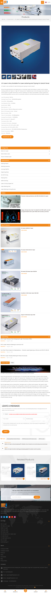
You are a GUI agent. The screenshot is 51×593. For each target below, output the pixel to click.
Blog (2, 558)
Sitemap (18, 587)
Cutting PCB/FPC (5, 169)
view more (24, 230)
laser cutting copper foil (7, 183)
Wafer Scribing (4, 180)
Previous (1, 471)
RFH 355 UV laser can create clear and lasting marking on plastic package (31, 468)
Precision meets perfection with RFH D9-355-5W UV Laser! (34, 196)
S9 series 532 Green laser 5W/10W (29, 271)
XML (21, 587)
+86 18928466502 (12, 581)
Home (4, 19)
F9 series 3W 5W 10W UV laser (28, 249)
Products (3, 552)
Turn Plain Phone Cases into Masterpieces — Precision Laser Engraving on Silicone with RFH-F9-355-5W (25, 350)
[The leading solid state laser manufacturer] (6, 2)
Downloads (3, 556)
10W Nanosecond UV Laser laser (8, 534)
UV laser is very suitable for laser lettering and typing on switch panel (23, 414)
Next (49, 471)
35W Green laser (4, 532)
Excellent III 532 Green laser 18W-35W (29, 293)
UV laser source (4, 536)
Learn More (19, 478)
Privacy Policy (4, 560)
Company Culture (5, 550)
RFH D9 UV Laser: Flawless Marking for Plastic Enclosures (14, 355)
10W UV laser (4, 540)
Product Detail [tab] (5, 362)
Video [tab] (12, 362)
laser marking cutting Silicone (8, 189)
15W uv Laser (4, 524)
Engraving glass (5, 172)
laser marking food (5, 186)
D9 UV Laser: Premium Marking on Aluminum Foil (12, 344)
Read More (3, 346)
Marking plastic (4, 163)
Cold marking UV (4, 542)
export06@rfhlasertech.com (13, 575)
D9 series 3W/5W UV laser (27, 228)
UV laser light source (6, 538)
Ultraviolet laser (4, 530)
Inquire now (6, 136)
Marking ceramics (5, 166)
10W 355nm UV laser (5, 526)
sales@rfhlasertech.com (12, 578)
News (2, 554)
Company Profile (4, 548)
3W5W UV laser (4, 528)
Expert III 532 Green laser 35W (28, 314)
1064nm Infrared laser (6, 156)
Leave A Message (25, 590)
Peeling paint (4, 177)
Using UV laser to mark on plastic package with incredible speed (6, 468)
